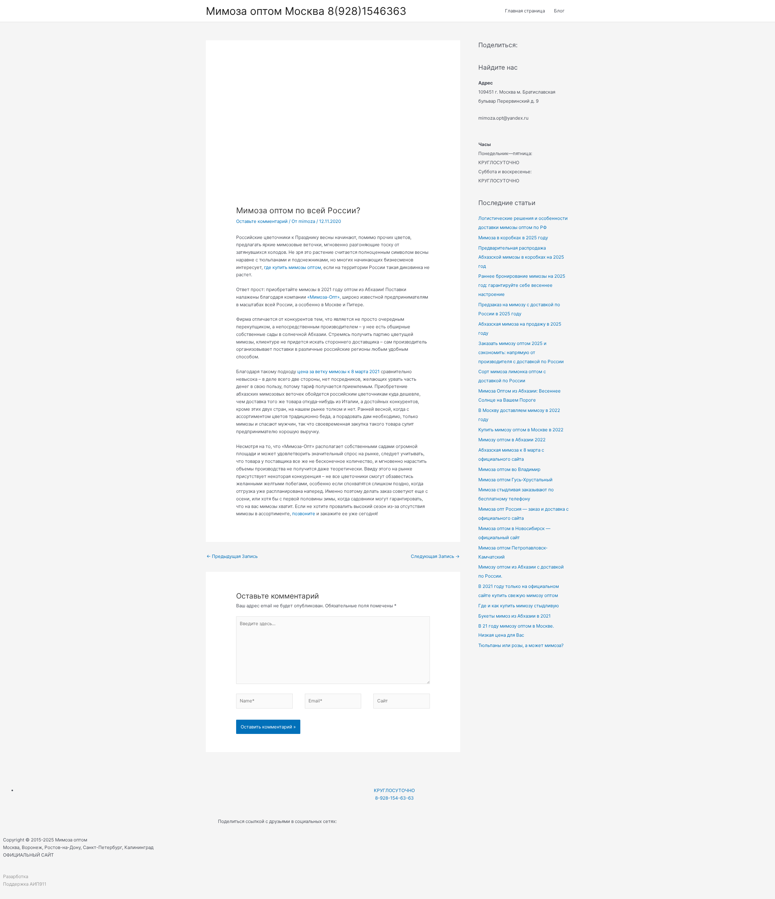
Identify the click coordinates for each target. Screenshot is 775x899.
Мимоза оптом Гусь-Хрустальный (515, 480)
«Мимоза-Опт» (323, 297)
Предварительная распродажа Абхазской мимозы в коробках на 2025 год (521, 257)
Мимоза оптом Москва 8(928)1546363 (306, 11)
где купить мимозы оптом (292, 267)
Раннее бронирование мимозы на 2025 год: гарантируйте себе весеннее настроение (521, 285)
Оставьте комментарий (262, 221)
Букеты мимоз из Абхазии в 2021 (514, 616)
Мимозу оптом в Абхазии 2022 (512, 440)
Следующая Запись (435, 556)
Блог (559, 11)
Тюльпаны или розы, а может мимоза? (521, 645)
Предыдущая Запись (232, 556)
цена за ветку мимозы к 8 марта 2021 (338, 371)
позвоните (303, 513)
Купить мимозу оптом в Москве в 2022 (520, 430)
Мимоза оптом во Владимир (509, 469)
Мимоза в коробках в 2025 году (513, 238)
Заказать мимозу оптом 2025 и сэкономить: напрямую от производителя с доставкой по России (521, 352)
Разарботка (15, 876)
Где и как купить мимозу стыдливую (518, 606)
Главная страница (525, 11)
